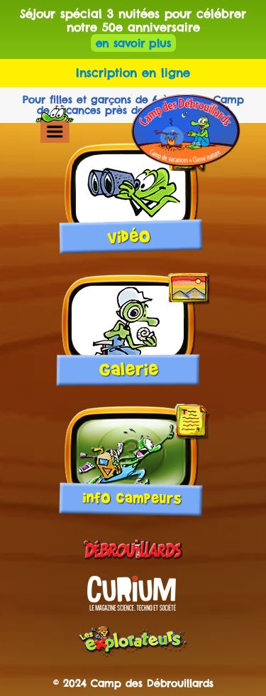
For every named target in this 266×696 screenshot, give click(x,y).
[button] (54, 131)
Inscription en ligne (133, 72)
